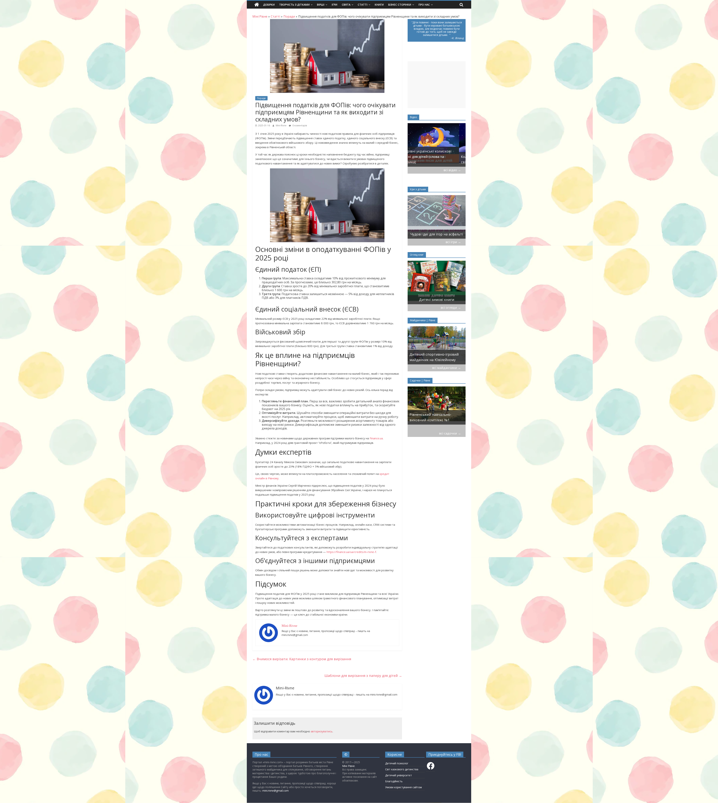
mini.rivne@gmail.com (275, 790)
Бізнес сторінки (399, 4)
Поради (261, 98)
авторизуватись (321, 731)
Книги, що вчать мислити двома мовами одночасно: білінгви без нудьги (432, 294)
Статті (362, 4)
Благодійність (394, 781)
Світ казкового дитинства (401, 769)
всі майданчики (446, 368)
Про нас (424, 4)
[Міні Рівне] (256, 5)
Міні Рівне (348, 766)
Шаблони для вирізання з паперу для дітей (363, 675)
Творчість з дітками (294, 4)
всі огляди (451, 307)
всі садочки (450, 433)
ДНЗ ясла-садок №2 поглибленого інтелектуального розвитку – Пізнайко (436, 414)
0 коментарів (299, 125)
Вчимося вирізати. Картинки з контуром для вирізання (301, 659)
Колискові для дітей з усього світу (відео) (433, 159)
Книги (379, 4)
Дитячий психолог (396, 763)
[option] (437, 145)
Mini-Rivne (281, 125)
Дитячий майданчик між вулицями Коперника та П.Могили (430, 354)
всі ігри (453, 242)
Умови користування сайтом (403, 787)
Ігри (334, 4)
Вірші (320, 4)
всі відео (452, 170)
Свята (346, 4)
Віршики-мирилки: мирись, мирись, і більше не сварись (433, 231)
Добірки (269, 4)
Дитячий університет (398, 775)
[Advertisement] (437, 84)
